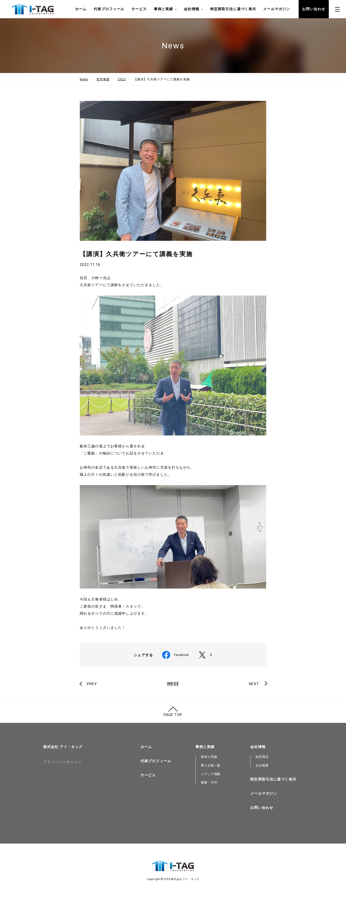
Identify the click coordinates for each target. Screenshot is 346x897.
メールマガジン (276, 9)
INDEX (173, 684)
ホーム (81, 9)
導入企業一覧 (211, 765)
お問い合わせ (313, 9)
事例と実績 (209, 757)
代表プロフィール (109, 9)
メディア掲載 (211, 774)
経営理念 (262, 757)
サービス (139, 9)
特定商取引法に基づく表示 (233, 9)
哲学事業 (103, 79)
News (84, 79)
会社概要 (262, 765)
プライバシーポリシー (62, 762)
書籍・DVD (209, 782)
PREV (92, 684)
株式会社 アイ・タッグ (63, 747)
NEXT (254, 684)
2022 (122, 79)
